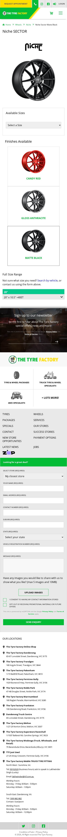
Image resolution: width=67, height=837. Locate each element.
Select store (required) (13, 470)
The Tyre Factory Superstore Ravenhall (26, 731)
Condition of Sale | (27, 832)
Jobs (36, 447)
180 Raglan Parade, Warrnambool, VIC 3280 (26, 700)
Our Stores (41, 426)
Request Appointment (15, 3)
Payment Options (45, 437)
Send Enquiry (33, 622)
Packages (8, 420)
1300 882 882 (16, 798)
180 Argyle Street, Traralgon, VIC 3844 (23, 665)
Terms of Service (31, 334)
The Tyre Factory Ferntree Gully (22, 679)
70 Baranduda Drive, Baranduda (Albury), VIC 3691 (29, 747)
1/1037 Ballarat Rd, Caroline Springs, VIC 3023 (27, 735)
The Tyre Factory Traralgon (20, 661)
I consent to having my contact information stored (33, 599)
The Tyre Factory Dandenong (21, 652)
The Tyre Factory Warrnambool (22, 696)
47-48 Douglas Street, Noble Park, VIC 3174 (25, 691)
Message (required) (12, 556)
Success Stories (44, 432)
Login (62, 3)
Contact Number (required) (15, 507)
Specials (7, 426)
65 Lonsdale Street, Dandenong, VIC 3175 (25, 717)
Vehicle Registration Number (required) (21, 544)
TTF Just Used (13, 752)
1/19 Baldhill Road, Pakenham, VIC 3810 (24, 674)
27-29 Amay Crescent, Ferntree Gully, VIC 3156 (27, 755)
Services (39, 420)
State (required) (10, 531)
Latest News (10, 447)
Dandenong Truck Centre (19, 714)
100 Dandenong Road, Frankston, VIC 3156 (25, 709)
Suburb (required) (11, 519)
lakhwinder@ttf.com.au (23, 776)
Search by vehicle (47, 280)
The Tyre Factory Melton (18, 723)
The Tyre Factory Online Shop (21, 646)
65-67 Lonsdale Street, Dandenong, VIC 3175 (26, 656)
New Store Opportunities (12, 439)
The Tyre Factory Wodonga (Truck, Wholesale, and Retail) (31, 742)
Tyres (6, 414)
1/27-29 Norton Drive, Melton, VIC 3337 (24, 726)
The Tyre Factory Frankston (20, 705)
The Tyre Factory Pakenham (20, 670)
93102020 (14, 769)
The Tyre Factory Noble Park (20, 687)
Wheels (38, 414)
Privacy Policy (51, 331)
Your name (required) (13, 483)
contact (8, 432)
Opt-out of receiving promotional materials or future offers (35, 605)
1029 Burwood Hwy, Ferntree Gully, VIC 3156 (26, 682)
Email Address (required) (14, 495)
